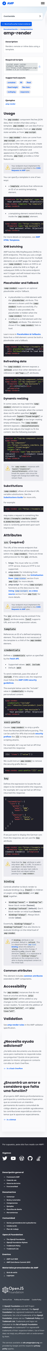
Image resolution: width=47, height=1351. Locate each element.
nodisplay (12, 92)
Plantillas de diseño (14, 1209)
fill (21, 82)
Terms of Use (7, 1299)
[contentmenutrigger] (22, 16)
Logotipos (10, 1275)
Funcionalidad (12, 1186)
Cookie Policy (36, 1299)
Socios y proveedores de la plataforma (21, 1223)
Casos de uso (11, 1180)
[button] (43, 3)
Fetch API (14, 658)
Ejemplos (10, 1206)
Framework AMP (13, 1177)
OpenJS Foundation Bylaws (17, 1242)
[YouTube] (13, 1158)
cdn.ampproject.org (31, 1342)
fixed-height (13, 87)
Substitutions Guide (13, 497)
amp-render (10, 104)
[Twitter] (4, 1158)
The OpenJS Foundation (16, 1239)
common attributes (33, 976)
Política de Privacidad (21, 1299)
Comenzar (11, 1197)
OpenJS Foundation (12, 1306)
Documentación (11, 29)
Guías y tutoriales (13, 1200)
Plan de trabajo (13, 1229)
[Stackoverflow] (38, 1158)
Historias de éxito (13, 1183)
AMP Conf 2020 (12, 1259)
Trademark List (13, 1249)
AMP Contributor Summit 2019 (18, 1262)
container (12, 82)
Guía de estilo (12, 1272)
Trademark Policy (13, 1246)
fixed (29, 82)
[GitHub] (30, 1158)
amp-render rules (15, 1024)
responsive (24, 92)
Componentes (26, 29)
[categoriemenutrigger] (16, 24)
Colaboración (12, 1226)
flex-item (26, 87)
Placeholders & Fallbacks (29, 334)
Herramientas (12, 1212)
